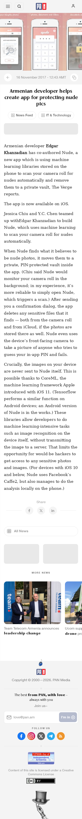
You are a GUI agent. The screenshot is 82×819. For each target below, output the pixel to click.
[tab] (32, 792)
